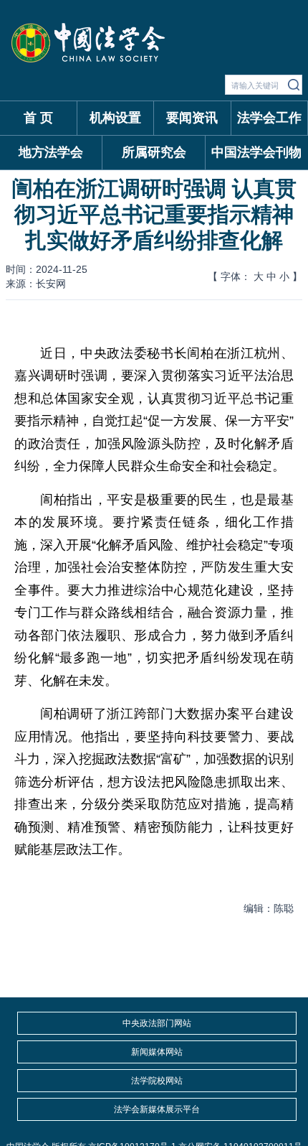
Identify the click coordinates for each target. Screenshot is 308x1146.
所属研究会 (154, 152)
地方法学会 (51, 152)
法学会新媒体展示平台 (157, 1109)
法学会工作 (269, 118)
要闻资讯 (192, 118)
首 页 (38, 118)
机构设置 (115, 118)
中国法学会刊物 (256, 152)
